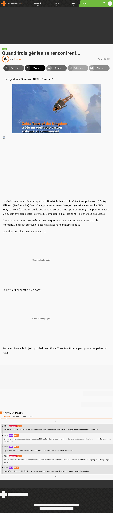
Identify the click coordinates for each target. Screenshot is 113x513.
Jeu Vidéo (38, 3)
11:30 (57, 438)
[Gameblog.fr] (11, 3)
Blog (4, 49)
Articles (16, 417)
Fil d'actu (6, 417)
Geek (73, 3)
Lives (31, 417)
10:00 (46, 469)
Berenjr (17, 59)
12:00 (51, 428)
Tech (56, 3)
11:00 (38, 448)
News (24, 417)
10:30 (57, 459)
